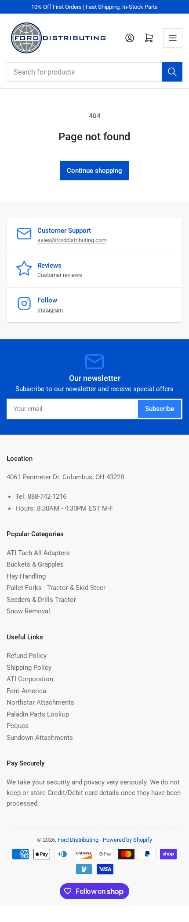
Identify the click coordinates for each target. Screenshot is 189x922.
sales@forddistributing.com (71, 240)
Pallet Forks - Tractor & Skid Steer (56, 588)
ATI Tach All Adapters (38, 553)
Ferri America (26, 691)
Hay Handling (26, 576)
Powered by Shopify (127, 839)
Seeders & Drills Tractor (41, 600)
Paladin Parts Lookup (38, 714)
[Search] (172, 72)
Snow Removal (28, 611)
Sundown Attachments (40, 738)
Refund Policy (27, 656)
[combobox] (94, 72)
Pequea (18, 726)
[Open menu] (172, 38)
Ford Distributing (78, 839)
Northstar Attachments (40, 702)
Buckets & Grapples (35, 564)
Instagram (50, 309)
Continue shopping (94, 171)
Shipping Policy (29, 668)
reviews (72, 275)
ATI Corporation (30, 679)
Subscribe (159, 409)
